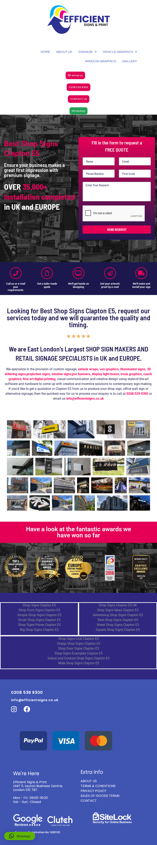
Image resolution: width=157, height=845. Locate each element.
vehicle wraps (88, 369)
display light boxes (105, 374)
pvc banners (81, 374)
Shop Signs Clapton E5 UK (118, 605)
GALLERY (129, 61)
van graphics (109, 369)
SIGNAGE (85, 51)
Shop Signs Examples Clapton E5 (79, 653)
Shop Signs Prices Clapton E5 (39, 625)
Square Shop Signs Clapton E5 (118, 630)
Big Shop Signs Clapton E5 (39, 630)
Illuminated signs (132, 369)
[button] (19, 836)
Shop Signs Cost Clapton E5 (78, 639)
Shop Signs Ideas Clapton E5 (118, 610)
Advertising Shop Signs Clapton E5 (118, 615)
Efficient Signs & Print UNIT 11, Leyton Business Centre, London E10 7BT (38, 786)
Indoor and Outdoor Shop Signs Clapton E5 (79, 658)
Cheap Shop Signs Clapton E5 (78, 643)
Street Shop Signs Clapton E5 (118, 625)
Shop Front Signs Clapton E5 (39, 610)
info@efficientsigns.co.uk (34, 700)
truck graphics (131, 374)
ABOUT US (64, 51)
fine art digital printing (39, 379)
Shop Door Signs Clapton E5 (78, 648)
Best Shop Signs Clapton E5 (118, 620)
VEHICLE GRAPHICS (118, 51)
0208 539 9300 (137, 394)
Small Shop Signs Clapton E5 (39, 620)
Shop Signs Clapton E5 (39, 605)
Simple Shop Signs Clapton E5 (39, 615)
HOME (45, 51)
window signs (61, 374)
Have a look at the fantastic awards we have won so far (78, 532)
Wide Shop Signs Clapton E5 (78, 663)
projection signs (38, 374)
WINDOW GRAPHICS (100, 61)
